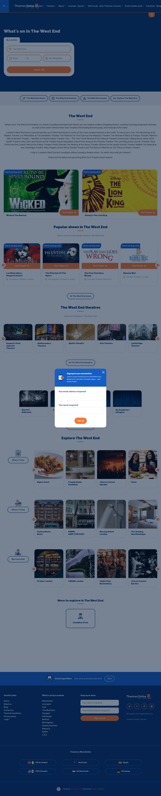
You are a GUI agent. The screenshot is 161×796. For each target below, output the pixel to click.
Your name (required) (68, 405)
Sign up (80, 421)
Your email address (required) (72, 392)
